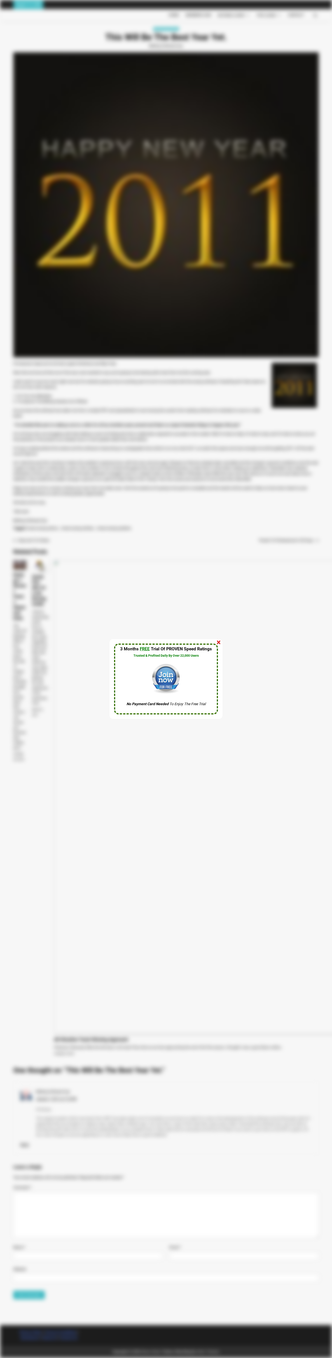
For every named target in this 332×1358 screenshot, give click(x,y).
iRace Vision (151, 1352)
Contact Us (68, 1337)
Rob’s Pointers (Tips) (264, 35)
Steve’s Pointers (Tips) (263, 26)
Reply (24, 1145)
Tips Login (266, 15)
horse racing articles (77, 528)
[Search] (315, 15)
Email (175, 1247)
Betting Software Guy (166, 46)
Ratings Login (231, 15)
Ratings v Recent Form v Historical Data (19, 596)
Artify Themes (207, 1352)
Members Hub (198, 15)
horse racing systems (114, 528)
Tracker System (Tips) (263, 54)
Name (19, 1247)
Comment (22, 1187)
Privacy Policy (30, 1332)
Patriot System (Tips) (264, 44)
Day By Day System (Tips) (260, 63)
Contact (296, 15)
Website (19, 1269)
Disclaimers (30, 1337)
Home (174, 15)
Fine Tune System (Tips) (261, 72)
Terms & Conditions (61, 1332)
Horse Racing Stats (166, 29)
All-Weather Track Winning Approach (91, 1039)
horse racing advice (42, 528)
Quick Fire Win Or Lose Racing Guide (39, 590)
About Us (49, 1337)
